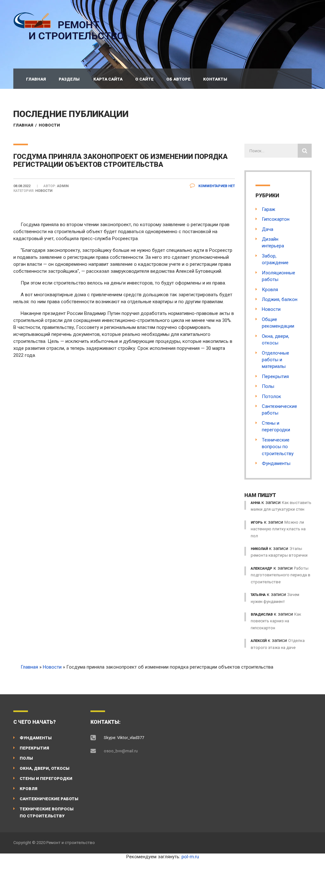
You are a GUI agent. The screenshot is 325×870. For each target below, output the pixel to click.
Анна (255, 503)
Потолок (271, 396)
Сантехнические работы (49, 798)
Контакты (215, 79)
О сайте (144, 79)
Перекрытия (275, 376)
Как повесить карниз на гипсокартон (276, 621)
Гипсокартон (275, 219)
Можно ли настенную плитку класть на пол (278, 529)
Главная (36, 79)
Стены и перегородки (46, 778)
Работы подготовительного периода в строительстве (280, 575)
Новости (49, 125)
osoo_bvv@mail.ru (121, 751)
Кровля (270, 289)
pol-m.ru (190, 857)
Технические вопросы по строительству (278, 446)
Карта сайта (108, 79)
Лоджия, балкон (279, 299)
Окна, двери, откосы (45, 768)
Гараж (268, 209)
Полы (268, 386)
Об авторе (178, 79)
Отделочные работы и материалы (275, 360)
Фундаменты (276, 463)
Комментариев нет (216, 186)
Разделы (69, 79)
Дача (267, 229)
